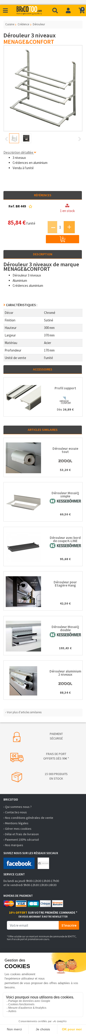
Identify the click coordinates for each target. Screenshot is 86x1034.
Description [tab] (42, 254)
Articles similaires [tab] (43, 430)
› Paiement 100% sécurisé (21, 840)
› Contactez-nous (15, 812)
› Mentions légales (15, 823)
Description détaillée (18, 152)
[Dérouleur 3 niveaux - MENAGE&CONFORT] (43, 88)
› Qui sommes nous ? (17, 807)
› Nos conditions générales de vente (28, 818)
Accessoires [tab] (42, 369)
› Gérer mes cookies (17, 829)
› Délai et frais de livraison (21, 834)
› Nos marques (13, 845)
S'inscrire (68, 925)
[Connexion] (68, 10)
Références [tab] (42, 195)
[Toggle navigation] (5, 10)
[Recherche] (55, 10)
